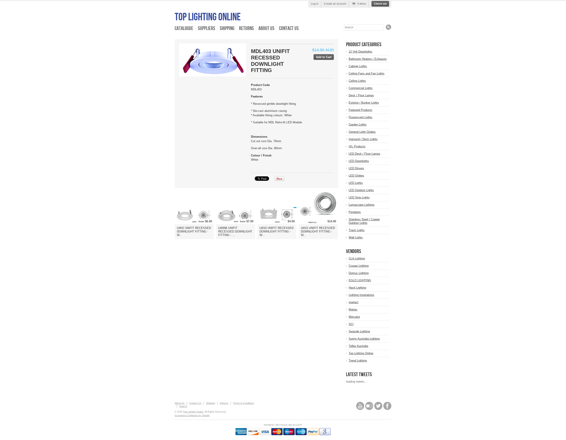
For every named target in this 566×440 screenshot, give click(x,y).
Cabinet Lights (358, 66)
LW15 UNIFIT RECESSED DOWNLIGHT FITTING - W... (318, 231)
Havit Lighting (357, 287)
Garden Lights (358, 124)
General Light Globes (362, 131)
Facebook (387, 406)
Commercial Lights (361, 88)
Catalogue (184, 28)
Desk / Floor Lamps (361, 95)
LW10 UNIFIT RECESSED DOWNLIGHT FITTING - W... (277, 231)
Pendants (355, 212)
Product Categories (363, 44)
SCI (351, 324)
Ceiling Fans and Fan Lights (366, 73)
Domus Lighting (359, 273)
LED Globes (356, 175)
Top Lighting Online (208, 17)
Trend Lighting (358, 360)
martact (353, 302)
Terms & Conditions (243, 403)
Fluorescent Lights (360, 117)
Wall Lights (356, 237)
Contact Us (289, 28)
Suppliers (206, 28)
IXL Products (357, 146)
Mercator (354, 316)
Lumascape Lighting (361, 204)
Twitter (378, 406)
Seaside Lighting (359, 331)
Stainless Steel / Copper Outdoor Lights (364, 221)
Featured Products (360, 110)
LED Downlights (359, 161)
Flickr (369, 406)
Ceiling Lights (357, 80)
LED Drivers (356, 168)
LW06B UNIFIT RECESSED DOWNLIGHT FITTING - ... (235, 231)
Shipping (227, 28)
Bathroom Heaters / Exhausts (368, 59)
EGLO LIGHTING (360, 280)
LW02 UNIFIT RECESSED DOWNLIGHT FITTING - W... (194, 231)
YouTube (360, 406)
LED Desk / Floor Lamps (364, 153)
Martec (353, 309)
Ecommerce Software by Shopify (192, 415)
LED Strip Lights (359, 197)
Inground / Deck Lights (363, 139)
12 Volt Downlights (360, 51)
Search (183, 406)
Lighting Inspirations (361, 295)
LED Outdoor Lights (361, 190)
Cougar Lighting (359, 265)
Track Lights (357, 230)
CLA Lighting (357, 258)
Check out (380, 3)
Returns (246, 28)
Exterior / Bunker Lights (364, 102)
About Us (266, 28)
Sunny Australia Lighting (364, 338)
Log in (314, 3)
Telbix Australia (358, 346)
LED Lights (356, 183)
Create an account (335, 3)
